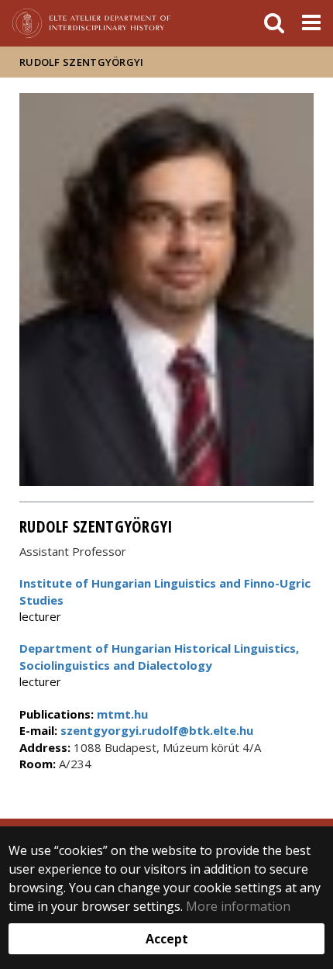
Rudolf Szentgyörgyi (81, 62)
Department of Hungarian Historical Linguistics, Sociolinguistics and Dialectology (159, 656)
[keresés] (274, 23)
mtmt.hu (122, 714)
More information (238, 906)
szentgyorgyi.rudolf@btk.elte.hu (155, 730)
